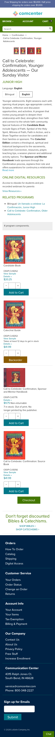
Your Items (12, 614)
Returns (10, 594)
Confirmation (18, 35)
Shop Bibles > (27, 526)
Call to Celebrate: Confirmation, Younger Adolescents (22, 40)
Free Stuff (11, 654)
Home (5, 35)
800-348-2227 (24, 690)
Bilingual (9, 94)
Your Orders (13, 580)
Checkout (28, 500)
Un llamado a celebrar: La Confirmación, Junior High (26, 205)
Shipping (10, 558)
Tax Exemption (14, 619)
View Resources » (11, 191)
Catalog (10, 554)
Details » (8, 276)
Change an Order (16, 589)
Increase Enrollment (17, 658)
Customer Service (18, 573)
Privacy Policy (13, 649)
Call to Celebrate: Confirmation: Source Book (24, 463)
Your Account (13, 610)
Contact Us (12, 639)
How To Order (14, 549)
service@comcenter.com (20, 686)
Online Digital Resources (23, 177)
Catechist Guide (12, 330)
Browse (7, 21)
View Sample (10, 273)
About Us (11, 644)
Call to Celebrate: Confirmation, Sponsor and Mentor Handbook (25, 390)
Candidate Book (12, 265)
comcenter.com (27, 13)
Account (28, 21)
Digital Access (14, 563)
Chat (48, 734)
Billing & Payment (16, 624)
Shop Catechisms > (27, 529)
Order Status (13, 584)
